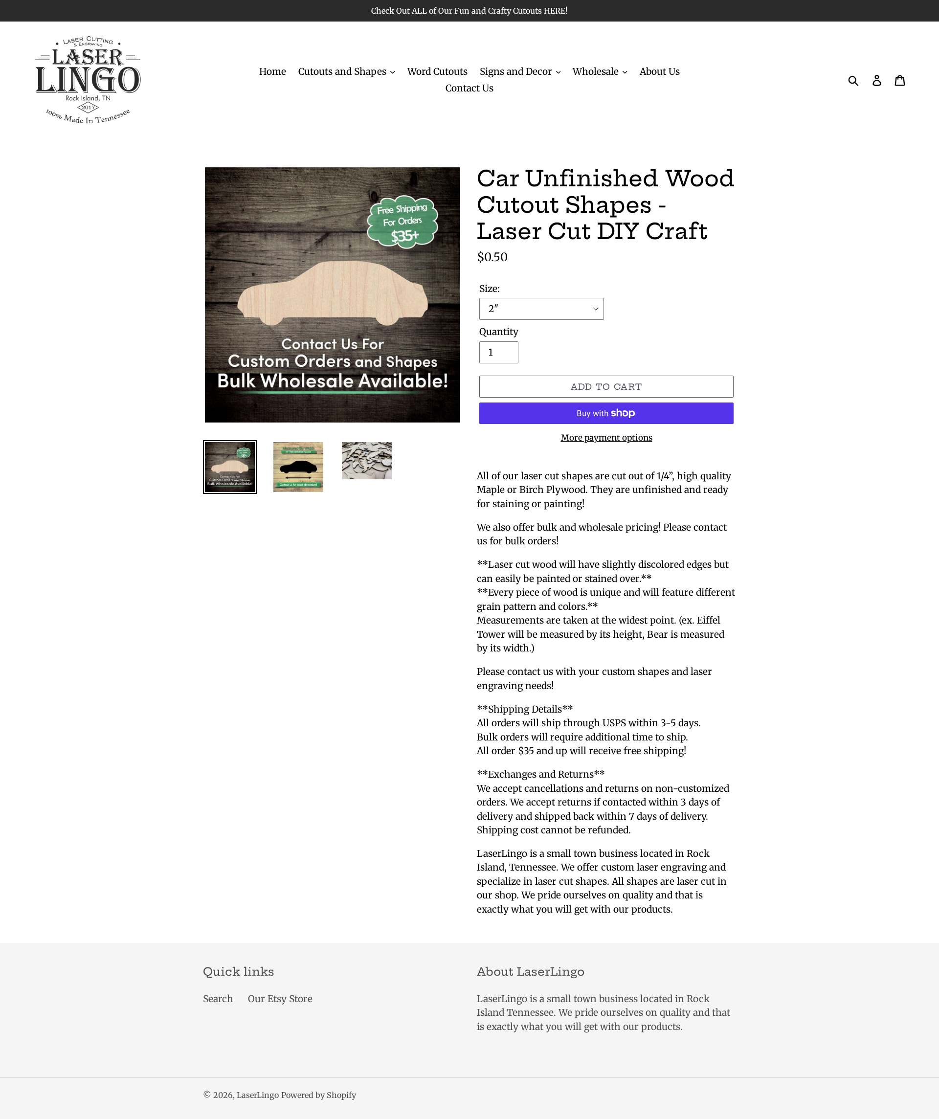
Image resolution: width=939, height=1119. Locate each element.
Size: (489, 288)
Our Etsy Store (280, 999)
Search (218, 999)
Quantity (498, 331)
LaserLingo (258, 1095)
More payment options (606, 437)
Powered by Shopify (318, 1095)
